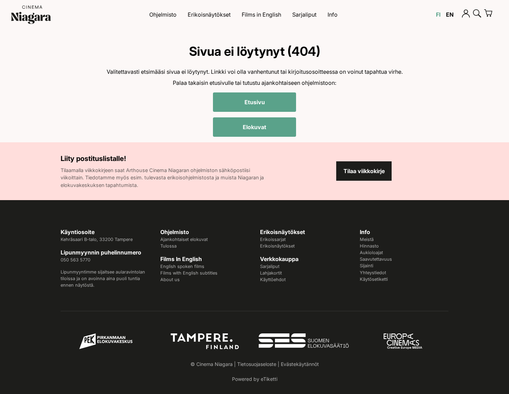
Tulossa (168, 246)
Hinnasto (369, 246)
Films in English (261, 14)
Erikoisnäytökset (209, 14)
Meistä (367, 239)
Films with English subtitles (188, 273)
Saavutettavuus (376, 259)
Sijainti (366, 265)
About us (170, 279)
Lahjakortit (271, 273)
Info (333, 14)
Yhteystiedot (373, 272)
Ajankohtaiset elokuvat (184, 239)
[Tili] (466, 14)
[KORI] (491, 14)
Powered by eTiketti (254, 379)
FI (438, 14)
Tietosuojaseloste (256, 364)
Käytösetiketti (374, 279)
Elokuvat (254, 127)
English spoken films (182, 266)
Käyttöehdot (273, 279)
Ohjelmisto (163, 14)
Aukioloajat (371, 252)
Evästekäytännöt (300, 364)
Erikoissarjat (273, 239)
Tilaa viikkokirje (364, 171)
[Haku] (477, 14)
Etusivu (254, 102)
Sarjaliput (304, 14)
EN (450, 14)
